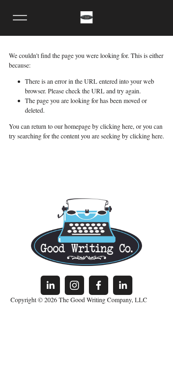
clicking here (116, 126)
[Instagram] (74, 285)
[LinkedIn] (50, 285)
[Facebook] (98, 285)
